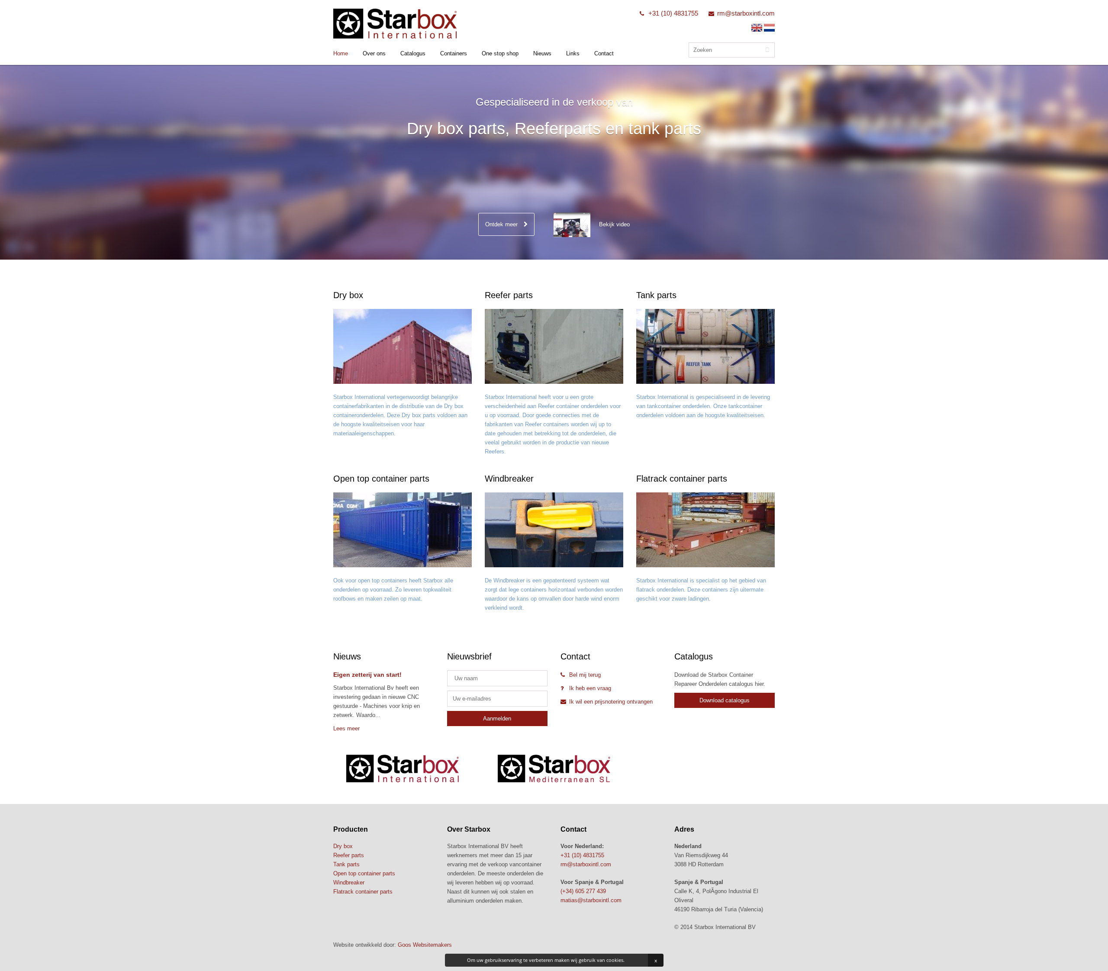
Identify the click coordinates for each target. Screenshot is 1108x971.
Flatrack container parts (363, 891)
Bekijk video (614, 224)
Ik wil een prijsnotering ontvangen (611, 701)
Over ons (374, 53)
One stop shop (500, 53)
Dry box (343, 846)
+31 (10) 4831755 (673, 13)
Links (573, 53)
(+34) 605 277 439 (583, 891)
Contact (604, 53)
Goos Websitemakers (425, 945)
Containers (453, 53)
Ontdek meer (502, 224)
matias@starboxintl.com (591, 900)
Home (340, 53)
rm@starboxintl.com (746, 13)
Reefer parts (348, 855)
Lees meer (346, 728)
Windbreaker (348, 882)
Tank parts (346, 864)
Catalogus (412, 53)
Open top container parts (364, 873)
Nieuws (542, 53)
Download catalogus (724, 700)
